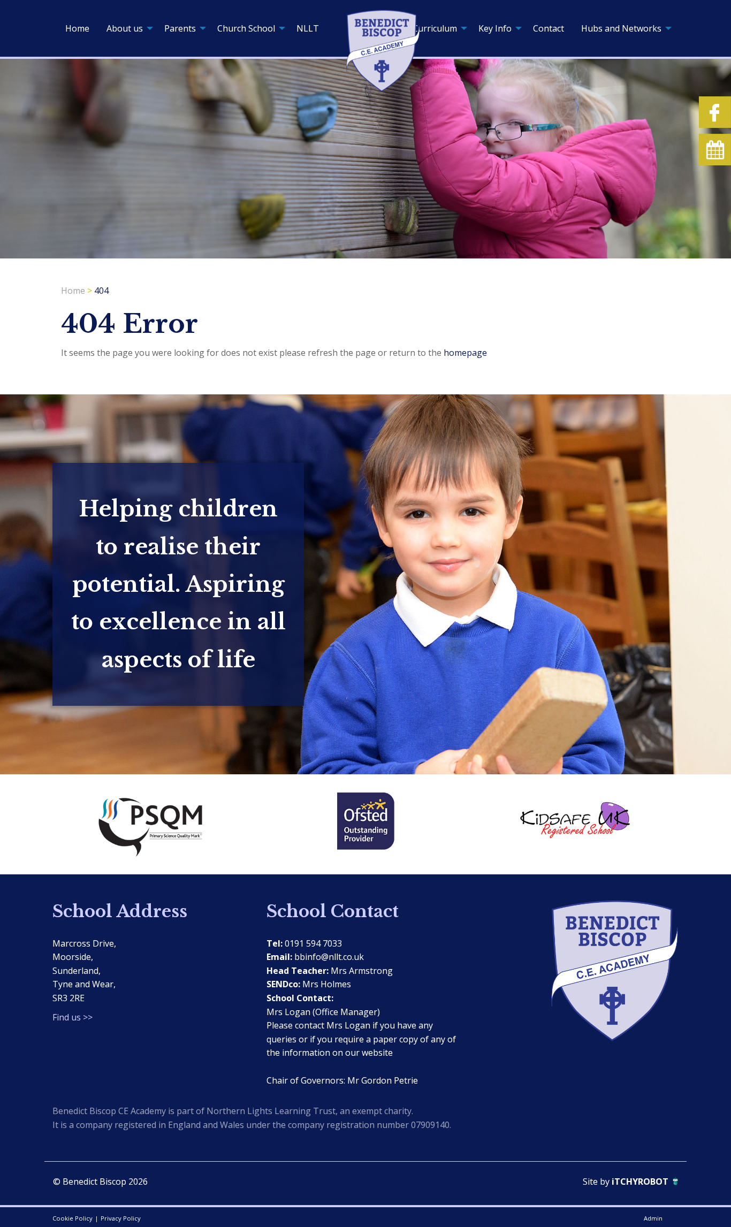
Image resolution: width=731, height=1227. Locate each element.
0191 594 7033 (313, 943)
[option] (156, 824)
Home (77, 28)
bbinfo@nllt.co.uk (329, 957)
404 (101, 290)
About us (124, 28)
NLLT (307, 28)
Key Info (495, 28)
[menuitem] (77, 28)
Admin (653, 1218)
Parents (180, 28)
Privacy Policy (121, 1218)
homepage (465, 353)
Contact (548, 28)
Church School (246, 28)
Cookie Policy (72, 1218)
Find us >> (72, 1017)
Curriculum (435, 28)
